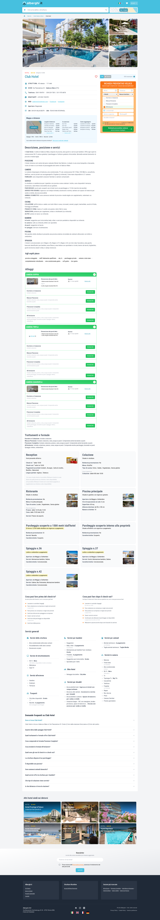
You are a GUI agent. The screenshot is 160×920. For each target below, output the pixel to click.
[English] (77, 912)
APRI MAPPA (34, 127)
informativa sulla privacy (115, 122)
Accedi (133, 3)
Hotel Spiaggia (68, 807)
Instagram (61, 102)
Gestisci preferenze (132, 910)
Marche (29, 16)
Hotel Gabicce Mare (39, 16)
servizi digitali (28, 891)
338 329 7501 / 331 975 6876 (56, 92)
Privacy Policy (114, 910)
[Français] (82, 912)
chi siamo (27, 888)
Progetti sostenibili (30, 893)
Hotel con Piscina (124, 890)
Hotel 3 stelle (115, 890)
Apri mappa (123, 10)
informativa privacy (78, 864)
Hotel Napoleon (107, 829)
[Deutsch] (87, 912)
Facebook (53, 102)
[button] (121, 3)
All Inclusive (106, 888)
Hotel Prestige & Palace (34, 807)
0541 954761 (40, 92)
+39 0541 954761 (43, 97)
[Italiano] (72, 912)
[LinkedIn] (84, 908)
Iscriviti (80, 870)
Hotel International (32, 829)
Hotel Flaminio (106, 807)
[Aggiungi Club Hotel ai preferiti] (96, 76)
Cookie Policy (122, 910)
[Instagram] (80, 908)
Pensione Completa (116, 888)
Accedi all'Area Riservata (70, 888)
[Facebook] (76, 908)
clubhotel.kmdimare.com (40, 102)
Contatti (27, 896)
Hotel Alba (67, 829)
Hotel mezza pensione (128, 888)
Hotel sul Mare (107, 890)
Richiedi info (90, 292)
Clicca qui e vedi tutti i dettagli (60, 140)
